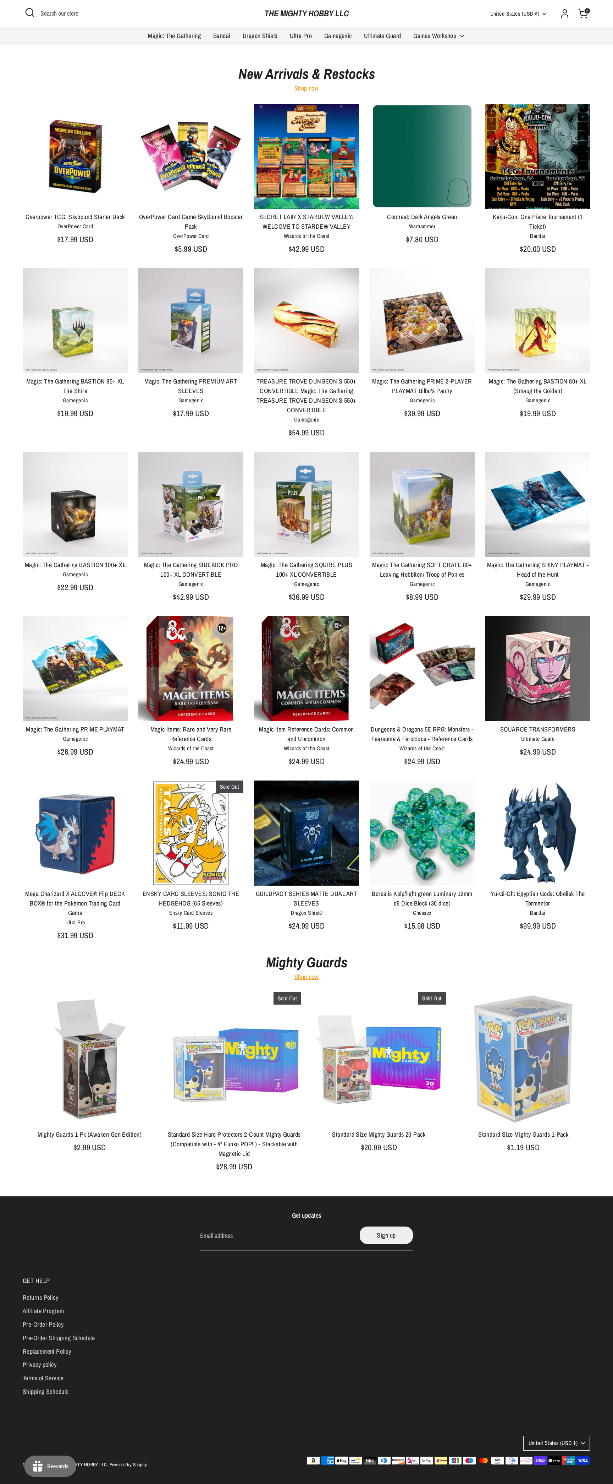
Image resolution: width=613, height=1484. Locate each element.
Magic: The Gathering (174, 35)
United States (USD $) (514, 13)
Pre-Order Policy (43, 1324)
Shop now (306, 88)
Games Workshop (435, 35)
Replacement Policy (47, 1351)
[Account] (565, 13)
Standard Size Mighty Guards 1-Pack (523, 1134)
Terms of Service (43, 1378)
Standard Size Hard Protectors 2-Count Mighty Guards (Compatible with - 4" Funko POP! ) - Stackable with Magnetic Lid (234, 1144)
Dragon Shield (260, 35)
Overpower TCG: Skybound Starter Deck (75, 216)
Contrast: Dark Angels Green (422, 216)
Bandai (222, 35)
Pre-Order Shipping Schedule (59, 1337)
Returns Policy (40, 1297)
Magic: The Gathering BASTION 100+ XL (75, 564)
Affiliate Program (43, 1310)
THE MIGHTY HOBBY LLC (307, 13)
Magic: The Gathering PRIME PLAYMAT (75, 729)
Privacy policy (39, 1364)
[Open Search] (30, 12)
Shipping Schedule (46, 1391)
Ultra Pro (301, 35)
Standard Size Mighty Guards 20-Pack (378, 1134)
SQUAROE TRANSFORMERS (537, 729)
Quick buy (75, 196)
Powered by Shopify (128, 1464)
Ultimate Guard (382, 35)
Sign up (386, 1235)
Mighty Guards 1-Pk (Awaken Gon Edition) (90, 1134)
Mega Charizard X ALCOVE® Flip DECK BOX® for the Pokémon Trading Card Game (75, 903)
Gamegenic (338, 35)
